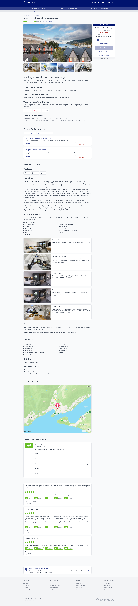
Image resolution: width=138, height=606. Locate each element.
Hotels (39, 6)
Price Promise (53, 590)
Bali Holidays (107, 585)
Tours (45, 6)
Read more (26, 123)
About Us (25, 583)
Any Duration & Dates (45, 133)
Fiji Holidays (107, 583)
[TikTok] (105, 600)
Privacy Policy (53, 592)
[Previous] (27, 245)
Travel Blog (26, 587)
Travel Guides (66, 6)
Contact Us (26, 585)
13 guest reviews (47, 21)
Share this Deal (105, 51)
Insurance (78, 592)
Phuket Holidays (108, 587)
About (103, 6)
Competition (79, 590)
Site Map (25, 592)
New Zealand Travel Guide (32, 15)
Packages (31, 6)
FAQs (50, 583)
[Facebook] (98, 599)
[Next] (48, 245)
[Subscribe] (109, 599)
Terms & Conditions (54, 585)
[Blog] (113, 599)
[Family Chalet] (31, 67)
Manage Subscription (82, 585)
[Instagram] (101, 599)
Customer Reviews (28, 590)
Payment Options (54, 587)
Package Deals (80, 587)
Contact (108, 6)
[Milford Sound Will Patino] (66, 67)
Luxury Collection (54, 6)
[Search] (99, 2)
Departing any (30, 133)
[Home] (30, 2)
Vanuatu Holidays (108, 592)
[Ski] (49, 67)
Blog (74, 6)
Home (26, 6)
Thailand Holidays (108, 590)
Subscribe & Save (80, 583)
